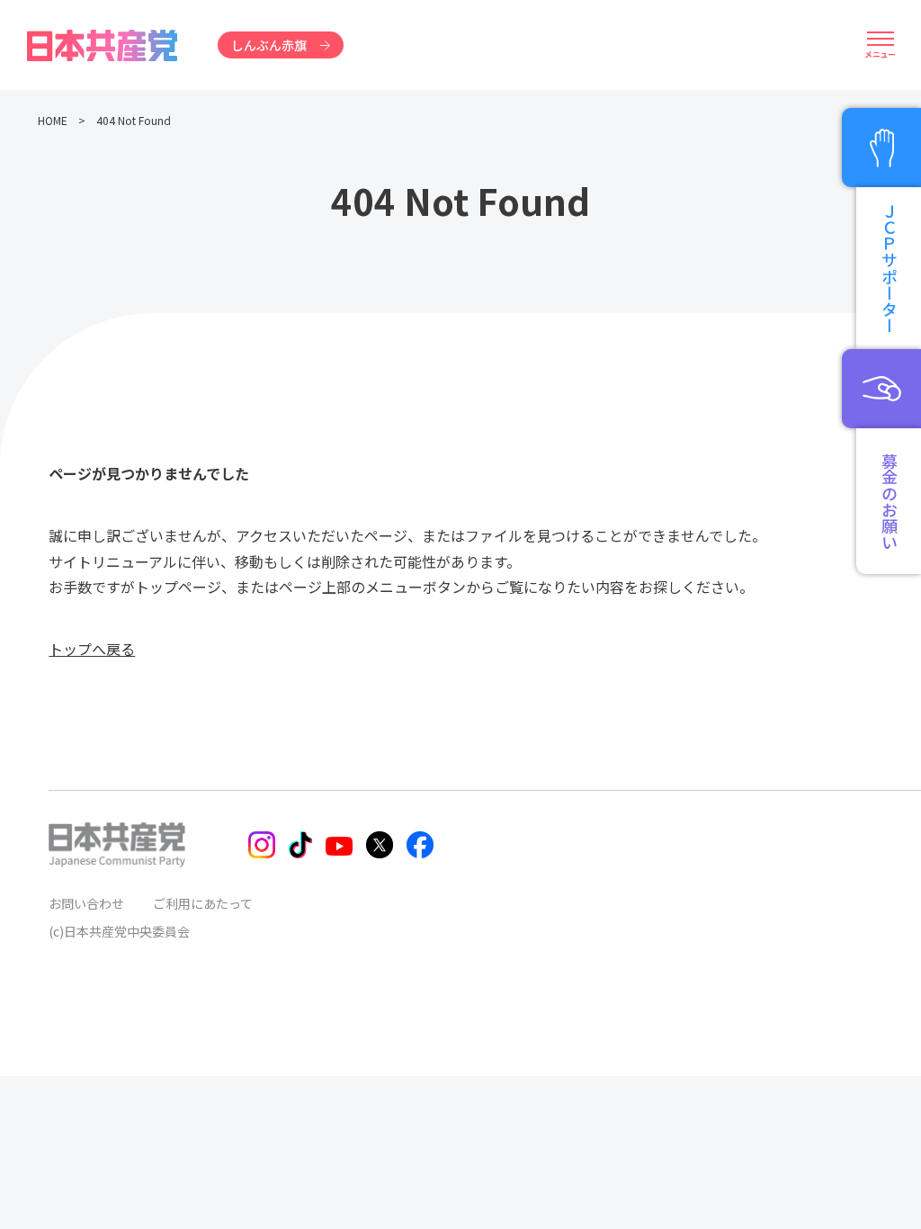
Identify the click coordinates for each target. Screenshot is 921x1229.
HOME (52, 120)
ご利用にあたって (203, 903)
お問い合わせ (86, 903)
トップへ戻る (92, 648)
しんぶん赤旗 (269, 45)
